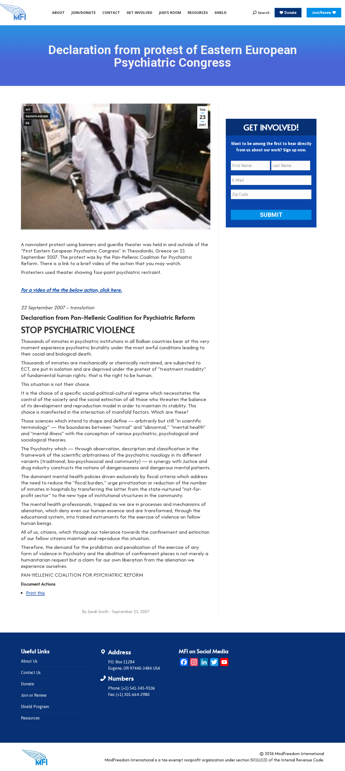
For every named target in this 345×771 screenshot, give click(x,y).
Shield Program (35, 706)
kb (27, 123)
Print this (35, 592)
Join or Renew (33, 695)
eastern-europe (37, 116)
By (95, 612)
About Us (29, 661)
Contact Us (31, 672)
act (28, 109)
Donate (27, 684)
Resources (30, 718)
